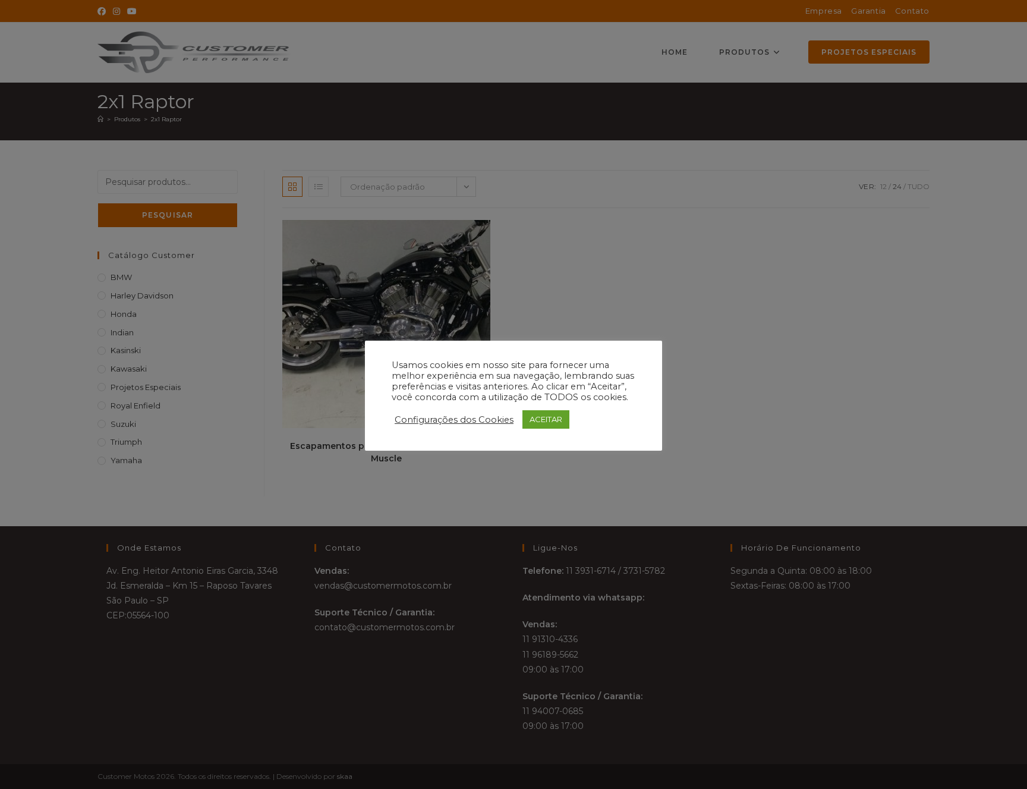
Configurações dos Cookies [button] (454, 419)
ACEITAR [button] (546, 419)
